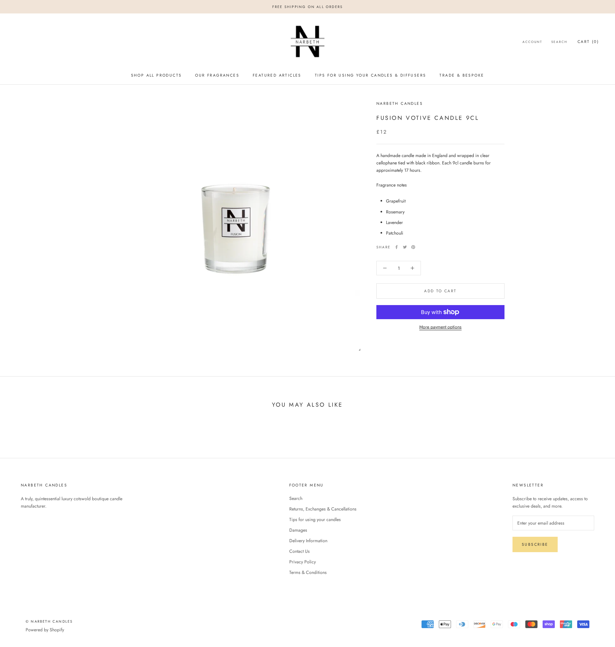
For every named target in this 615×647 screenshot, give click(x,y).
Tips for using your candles (315, 519)
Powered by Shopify (45, 629)
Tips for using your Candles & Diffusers (370, 75)
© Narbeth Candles (49, 621)
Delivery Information (308, 540)
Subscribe (535, 544)
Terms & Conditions (308, 572)
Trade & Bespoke (461, 75)
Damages (298, 530)
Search (559, 42)
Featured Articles (277, 75)
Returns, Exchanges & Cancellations (323, 509)
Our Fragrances (217, 75)
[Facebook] (396, 247)
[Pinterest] (413, 247)
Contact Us (299, 551)
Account (532, 42)
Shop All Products (156, 75)
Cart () (588, 42)
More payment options (440, 327)
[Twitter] (405, 247)
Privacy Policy (302, 562)
